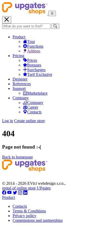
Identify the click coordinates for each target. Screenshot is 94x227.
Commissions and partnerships (38, 220)
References (22, 84)
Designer (20, 79)
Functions (35, 46)
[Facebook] (4, 193)
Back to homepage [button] (17, 157)
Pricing (18, 55)
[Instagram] (20, 193)
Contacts (34, 112)
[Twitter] (15, 193)
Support (19, 88)
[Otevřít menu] (52, 13)
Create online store (29, 121)
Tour (31, 41)
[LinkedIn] (25, 193)
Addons (33, 51)
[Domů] (25, 13)
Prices (32, 60)
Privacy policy (24, 215)
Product (19, 37)
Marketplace (37, 93)
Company (21, 98)
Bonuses (34, 65)
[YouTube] (9, 193)
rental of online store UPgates (26, 188)
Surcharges (36, 70)
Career (32, 107)
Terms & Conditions (29, 211)
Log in (7, 121)
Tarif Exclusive (39, 74)
